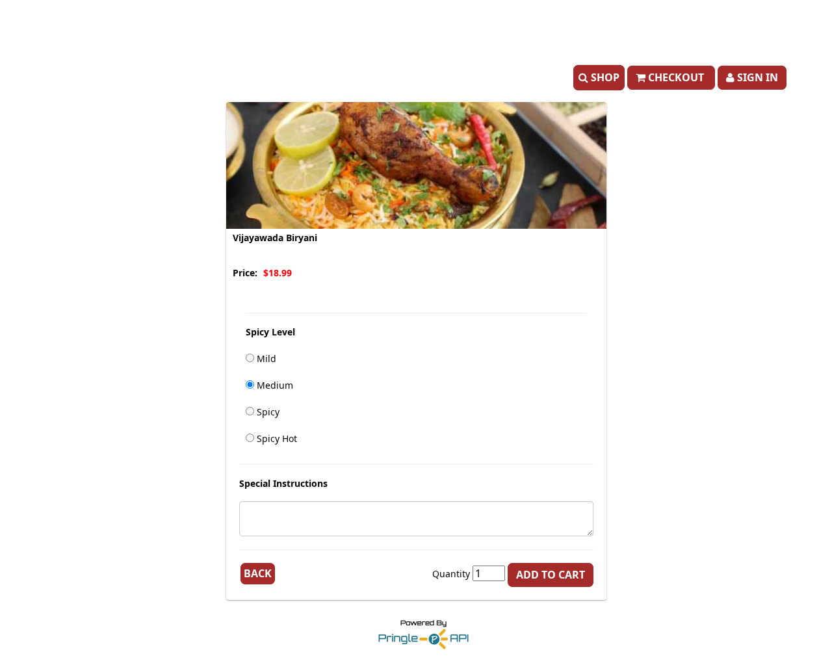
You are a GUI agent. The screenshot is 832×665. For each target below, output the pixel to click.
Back (258, 573)
